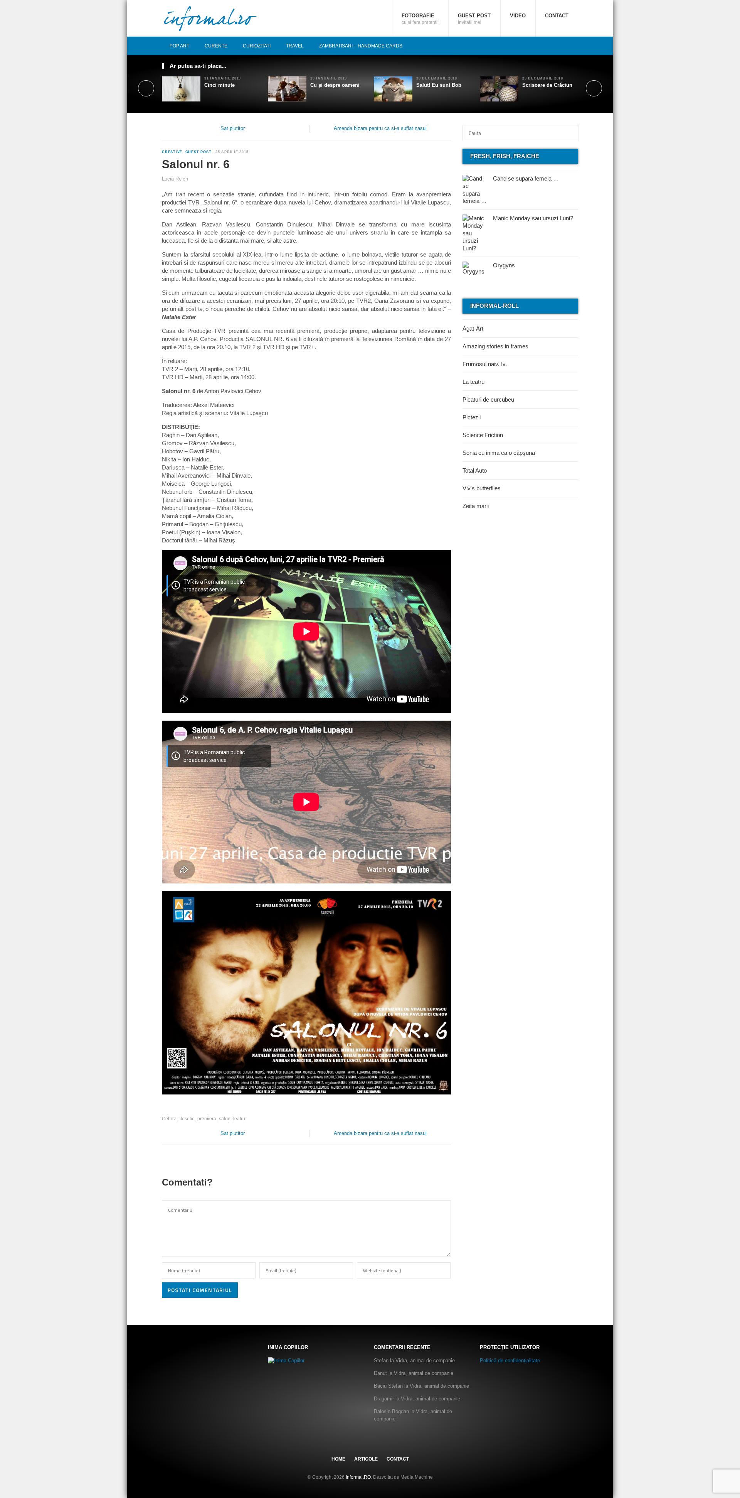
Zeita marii (475, 506)
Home (338, 1459)
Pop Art (179, 46)
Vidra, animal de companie (425, 1360)
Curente (216, 46)
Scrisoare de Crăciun (547, 85)
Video (518, 16)
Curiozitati (257, 46)
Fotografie (420, 19)
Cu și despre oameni (335, 85)
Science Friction (482, 435)
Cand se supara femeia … (526, 178)
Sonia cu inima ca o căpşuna (498, 452)
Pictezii (471, 417)
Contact (556, 16)
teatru (239, 1118)
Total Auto (474, 470)
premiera (206, 1118)
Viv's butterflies (481, 488)
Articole (366, 1459)
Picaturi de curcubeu (488, 399)
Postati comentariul (200, 1290)
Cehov (169, 1118)
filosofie (186, 1118)
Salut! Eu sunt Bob (438, 85)
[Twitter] (557, 45)
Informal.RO (358, 1477)
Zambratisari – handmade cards (360, 46)
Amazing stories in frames (495, 346)
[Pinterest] (565, 45)
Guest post (474, 19)
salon (224, 1118)
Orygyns (504, 265)
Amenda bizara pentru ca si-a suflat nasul (380, 128)
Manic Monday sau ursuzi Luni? (533, 218)
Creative (172, 152)
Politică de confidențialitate (510, 1360)
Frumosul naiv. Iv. (484, 364)
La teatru (473, 381)
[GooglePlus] (179, 1107)
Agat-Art (472, 328)
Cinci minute (219, 85)
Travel (295, 46)
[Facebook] (548, 45)
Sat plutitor (232, 128)
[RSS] (574, 45)
